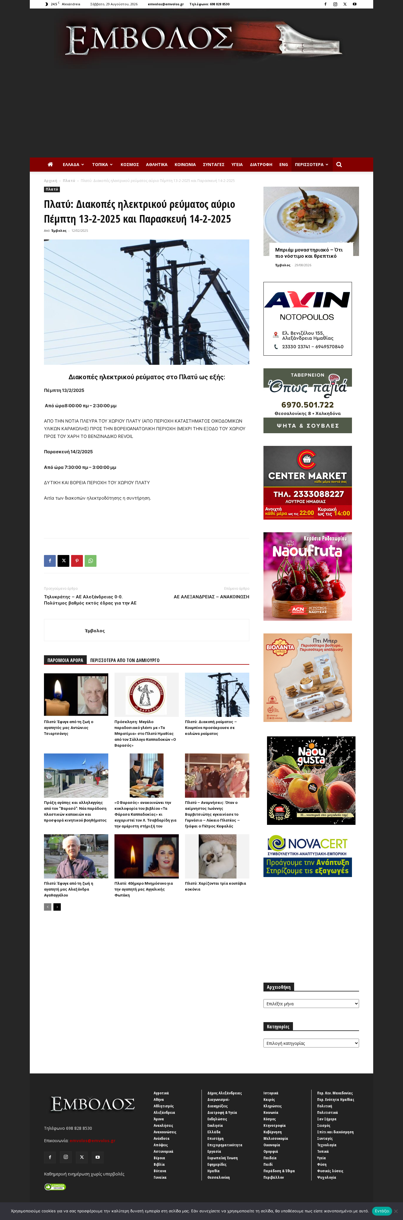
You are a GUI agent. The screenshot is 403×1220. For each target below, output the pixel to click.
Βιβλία (159, 1164)
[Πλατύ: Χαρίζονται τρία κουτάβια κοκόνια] (217, 856)
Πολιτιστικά (327, 1112)
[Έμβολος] (201, 39)
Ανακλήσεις (163, 1125)
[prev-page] (47, 907)
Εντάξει (382, 1210)
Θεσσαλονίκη (218, 1177)
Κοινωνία (185, 164)
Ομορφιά (270, 1151)
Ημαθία (213, 1170)
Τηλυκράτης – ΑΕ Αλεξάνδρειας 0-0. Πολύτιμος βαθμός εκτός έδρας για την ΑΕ (90, 600)
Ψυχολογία (326, 1177)
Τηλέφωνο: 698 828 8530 (209, 4)
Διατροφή (261, 164)
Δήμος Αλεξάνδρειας (224, 1093)
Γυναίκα (160, 1177)
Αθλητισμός (164, 1106)
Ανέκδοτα (162, 1138)
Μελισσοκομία (275, 1138)
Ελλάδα (71, 164)
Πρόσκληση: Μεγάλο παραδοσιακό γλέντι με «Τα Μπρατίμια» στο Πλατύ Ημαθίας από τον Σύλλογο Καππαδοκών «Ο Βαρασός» (145, 734)
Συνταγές (214, 164)
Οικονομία (271, 1144)
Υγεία (237, 164)
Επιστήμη (215, 1138)
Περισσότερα (309, 164)
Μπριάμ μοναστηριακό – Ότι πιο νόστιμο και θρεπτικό (309, 253)
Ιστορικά (271, 1093)
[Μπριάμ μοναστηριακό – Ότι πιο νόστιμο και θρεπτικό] (311, 221)
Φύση (322, 1164)
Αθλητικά (157, 164)
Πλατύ (69, 180)
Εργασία (214, 1151)
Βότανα (160, 1170)
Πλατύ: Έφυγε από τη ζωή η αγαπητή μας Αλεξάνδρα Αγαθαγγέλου (68, 889)
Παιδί (268, 1164)
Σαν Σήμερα (327, 1119)
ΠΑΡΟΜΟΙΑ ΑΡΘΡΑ (65, 660)
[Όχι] (396, 1211)
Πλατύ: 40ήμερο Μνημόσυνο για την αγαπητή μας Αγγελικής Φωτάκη (143, 889)
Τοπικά (100, 164)
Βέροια (159, 1157)
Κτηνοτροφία (274, 1125)
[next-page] (57, 907)
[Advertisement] (201, 113)
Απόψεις (161, 1144)
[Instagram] (335, 4)
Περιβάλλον (273, 1177)
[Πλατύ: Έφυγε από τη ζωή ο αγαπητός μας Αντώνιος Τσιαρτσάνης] (76, 695)
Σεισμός (323, 1125)
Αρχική (50, 180)
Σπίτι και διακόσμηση (335, 1131)
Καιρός (269, 1099)
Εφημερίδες (217, 1164)
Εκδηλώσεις (217, 1119)
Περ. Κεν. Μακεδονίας (335, 1093)
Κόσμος (130, 164)
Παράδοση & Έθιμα (279, 1170)
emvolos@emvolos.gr (166, 4)
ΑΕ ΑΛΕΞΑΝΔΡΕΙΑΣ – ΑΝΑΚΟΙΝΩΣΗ (211, 597)
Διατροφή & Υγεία (222, 1112)
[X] (344, 4)
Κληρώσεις (272, 1106)
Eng (283, 164)
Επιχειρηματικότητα (225, 1144)
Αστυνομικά (163, 1151)
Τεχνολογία (327, 1144)
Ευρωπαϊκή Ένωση (222, 1157)
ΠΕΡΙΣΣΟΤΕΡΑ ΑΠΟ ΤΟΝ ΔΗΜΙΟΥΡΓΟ (125, 660)
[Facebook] (325, 4)
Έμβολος (59, 230)
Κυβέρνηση (272, 1131)
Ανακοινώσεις (165, 1131)
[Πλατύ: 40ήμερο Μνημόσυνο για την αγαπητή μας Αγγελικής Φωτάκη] (146, 856)
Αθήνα (159, 1099)
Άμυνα (159, 1119)
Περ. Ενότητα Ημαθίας (335, 1099)
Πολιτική (324, 1106)
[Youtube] (354, 4)
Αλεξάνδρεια (164, 1112)
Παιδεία (270, 1157)
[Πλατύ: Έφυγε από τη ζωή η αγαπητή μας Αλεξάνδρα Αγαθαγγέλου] (76, 856)
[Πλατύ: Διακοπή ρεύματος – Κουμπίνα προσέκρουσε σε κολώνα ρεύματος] (217, 695)
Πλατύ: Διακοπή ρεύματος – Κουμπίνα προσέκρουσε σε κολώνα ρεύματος (211, 728)
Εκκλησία (215, 1125)
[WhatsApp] (90, 561)
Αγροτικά (161, 1093)
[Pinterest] (77, 561)
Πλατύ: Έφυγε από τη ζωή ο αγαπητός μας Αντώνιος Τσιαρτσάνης (68, 728)
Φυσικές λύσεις (330, 1170)
